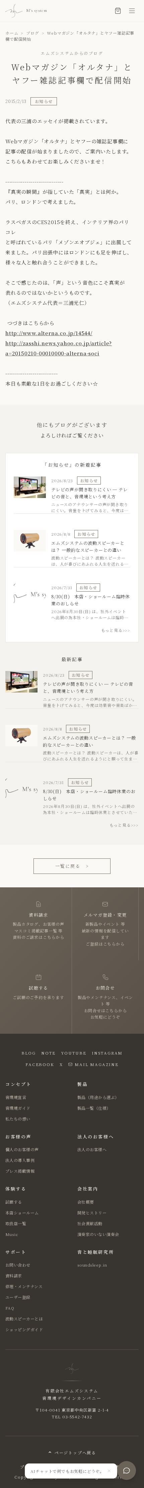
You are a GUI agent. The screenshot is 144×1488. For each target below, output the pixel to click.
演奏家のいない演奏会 (98, 1234)
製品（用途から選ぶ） (98, 1097)
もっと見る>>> (115, 630)
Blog (28, 1053)
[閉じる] (109, 1470)
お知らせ (44, 101)
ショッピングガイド (24, 1329)
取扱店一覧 (15, 1223)
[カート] (118, 11)
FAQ (9, 1308)
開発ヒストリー (91, 1212)
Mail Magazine (96, 1064)
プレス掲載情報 (19, 1171)
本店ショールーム (22, 1212)
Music (11, 1234)
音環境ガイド (17, 1108)
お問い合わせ (17, 1265)
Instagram (107, 1053)
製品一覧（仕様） (94, 1108)
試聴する (13, 1202)
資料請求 (13, 1275)
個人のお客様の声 (22, 1149)
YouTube (73, 1053)
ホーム (11, 33)
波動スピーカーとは (24, 1318)
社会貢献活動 (89, 1223)
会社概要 (85, 1202)
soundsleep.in (92, 1265)
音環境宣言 (15, 1097)
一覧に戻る (72, 866)
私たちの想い (17, 1119)
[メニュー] (132, 10)
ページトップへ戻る (75, 1452)
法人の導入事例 (19, 1160)
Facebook (39, 1064)
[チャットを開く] (126, 1470)
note (48, 1053)
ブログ (32, 33)
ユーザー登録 (17, 1297)
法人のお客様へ (91, 1149)
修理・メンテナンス (24, 1286)
